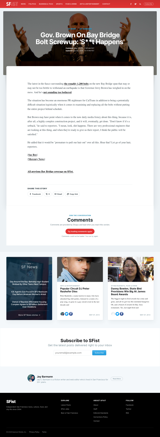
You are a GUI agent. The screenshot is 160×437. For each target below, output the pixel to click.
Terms (44, 432)
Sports (59, 4)
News (23, 4)
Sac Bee (32, 155)
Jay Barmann (85, 29)
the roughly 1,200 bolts (76, 83)
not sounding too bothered (57, 92)
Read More (117, 379)
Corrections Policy (101, 417)
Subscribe (148, 4)
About (96, 405)
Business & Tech (46, 4)
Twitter (128, 409)
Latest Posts (66, 405)
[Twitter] (135, 4)
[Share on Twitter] (66, 314)
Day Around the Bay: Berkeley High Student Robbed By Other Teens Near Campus (29, 282)
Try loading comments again (80, 231)
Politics (32, 4)
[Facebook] (131, 4)
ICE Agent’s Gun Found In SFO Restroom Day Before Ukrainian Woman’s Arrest (29, 292)
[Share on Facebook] (71, 314)
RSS (127, 413)
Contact (106, 4)
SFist (11, 401)
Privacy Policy (34, 432)
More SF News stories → (29, 315)
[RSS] (141, 4)
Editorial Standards (101, 413)
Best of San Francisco (69, 413)
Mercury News (36, 159)
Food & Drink (71, 4)
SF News (72, 29)
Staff (95, 409)
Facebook (130, 405)
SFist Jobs (65, 409)
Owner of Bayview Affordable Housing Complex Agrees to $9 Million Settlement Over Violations (29, 304)
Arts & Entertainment (89, 4)
